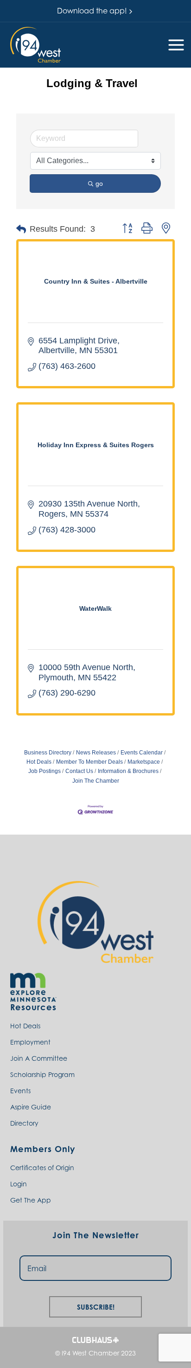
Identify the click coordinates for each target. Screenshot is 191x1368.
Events (20, 1091)
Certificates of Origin (42, 1168)
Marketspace (143, 762)
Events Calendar (142, 752)
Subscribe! (96, 1305)
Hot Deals (25, 1026)
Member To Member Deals (89, 762)
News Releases (96, 752)
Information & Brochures (128, 771)
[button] (35, 45)
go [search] (99, 183)
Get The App (30, 1200)
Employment (30, 1042)
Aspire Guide (30, 1107)
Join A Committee (38, 1058)
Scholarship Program (42, 1074)
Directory (24, 1123)
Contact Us (79, 771)
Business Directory (47, 752)
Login (18, 1184)
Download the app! (92, 10)
